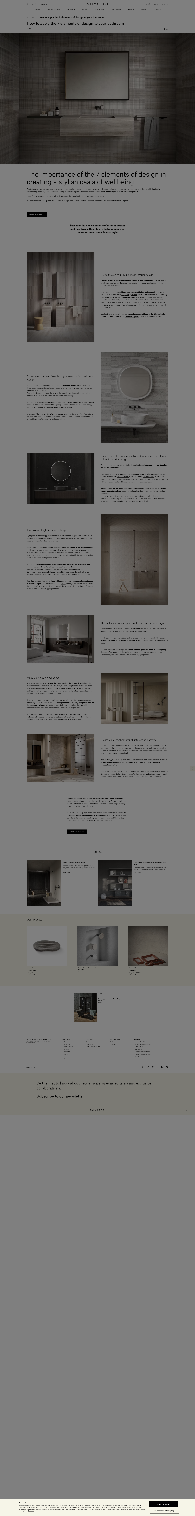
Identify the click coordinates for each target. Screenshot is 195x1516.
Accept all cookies (163, 1504)
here (59, 1509)
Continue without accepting (164, 1511)
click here (31, 1511)
